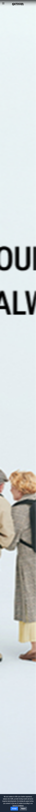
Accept (14, 808)
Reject (23, 808)
